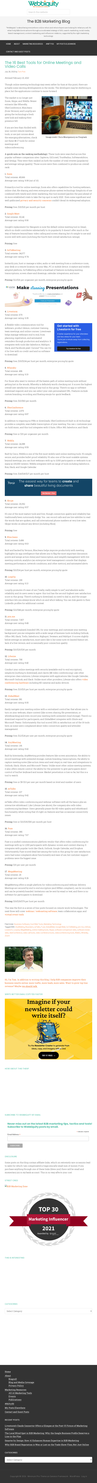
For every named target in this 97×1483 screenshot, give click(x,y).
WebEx (10, 440)
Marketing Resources (15, 1389)
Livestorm (12, 311)
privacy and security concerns (35, 200)
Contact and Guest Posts (17, 1412)
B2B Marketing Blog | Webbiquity (48, 4)
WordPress (75, 1476)
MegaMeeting (15, 871)
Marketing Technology (52, 924)
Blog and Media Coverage (21, 1382)
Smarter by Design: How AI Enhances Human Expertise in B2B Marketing (42, 1440)
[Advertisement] (48, 1091)
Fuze (10, 828)
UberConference (15, 407)
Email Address (13, 1134)
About (8, 1375)
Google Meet (13, 213)
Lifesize (12, 656)
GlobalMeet (13, 696)
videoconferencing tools (64, 933)
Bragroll (13, 1379)
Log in (84, 1476)
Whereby (11, 367)
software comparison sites (65, 930)
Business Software (21, 924)
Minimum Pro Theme (37, 1476)
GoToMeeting (13, 250)
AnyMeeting (14, 742)
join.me (11, 616)
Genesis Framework (59, 1476)
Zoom (9, 174)
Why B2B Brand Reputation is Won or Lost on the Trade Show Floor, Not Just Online (47, 1444)
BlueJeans (12, 537)
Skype (10, 500)
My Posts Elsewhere (15, 1407)
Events (12, 1396)
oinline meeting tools (40, 930)
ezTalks (12, 788)
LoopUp (12, 576)
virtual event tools (14, 914)
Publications (15, 1399)
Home (8, 1371)
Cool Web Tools (36, 924)
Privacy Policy (16, 1385)
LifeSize (87, 927)
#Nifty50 (9, 1403)
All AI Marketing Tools (20, 1393)
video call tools (29, 933)
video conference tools (45, 933)
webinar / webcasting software (41, 911)
